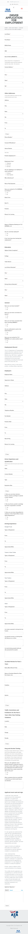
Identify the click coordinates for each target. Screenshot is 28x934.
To (5, 128)
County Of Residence (10, 142)
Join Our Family (13, 27)
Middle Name (8, 45)
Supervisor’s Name (9, 380)
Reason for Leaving (9, 214)
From (6, 122)
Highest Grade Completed (11, 250)
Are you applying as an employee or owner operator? (13, 170)
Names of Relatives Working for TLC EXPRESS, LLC (13, 225)
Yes (7, 192)
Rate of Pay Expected (10, 183)
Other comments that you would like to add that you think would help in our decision (13, 779)
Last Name (7, 34)
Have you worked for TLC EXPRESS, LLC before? (13, 190)
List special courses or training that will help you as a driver (13, 637)
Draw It (6, 890)
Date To (6, 203)
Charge (6, 732)
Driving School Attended (11, 284)
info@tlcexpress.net (14, 1)
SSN (6, 51)
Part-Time (8, 164)
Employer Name (8, 374)
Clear (22, 890)
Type (6, 479)
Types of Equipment (10, 529)
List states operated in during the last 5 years (14, 630)
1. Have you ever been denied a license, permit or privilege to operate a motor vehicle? (14, 496)
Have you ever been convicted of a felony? (13, 313)
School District (8, 148)
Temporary (8, 163)
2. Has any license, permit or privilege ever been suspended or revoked (14, 504)
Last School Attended (10, 267)
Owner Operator (9, 174)
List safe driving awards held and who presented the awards (13, 649)
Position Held (8, 421)
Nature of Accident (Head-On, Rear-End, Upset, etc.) (13, 674)
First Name (8, 39)
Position (7, 208)
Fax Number (8, 416)
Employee (8, 173)
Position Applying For (10, 155)
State (6, 80)
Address (7, 100)
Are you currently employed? (12, 231)
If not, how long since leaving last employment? (13, 239)
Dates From (7, 197)
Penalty (6, 738)
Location (7, 721)
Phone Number (9, 137)
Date (6, 726)
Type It (11, 890)
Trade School (8, 261)
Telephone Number (9, 410)
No (7, 194)
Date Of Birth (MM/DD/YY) (11, 56)
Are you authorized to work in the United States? (13, 329)
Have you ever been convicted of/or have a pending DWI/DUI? (13, 321)
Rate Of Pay (7, 438)
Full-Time (8, 166)
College (6, 256)
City (6, 74)
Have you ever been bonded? (12, 305)
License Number (9, 474)
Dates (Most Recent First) (11, 667)
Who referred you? (9, 177)
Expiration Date (8, 485)
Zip (6, 86)
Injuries (6, 695)
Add (8, 134)
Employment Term (9, 161)
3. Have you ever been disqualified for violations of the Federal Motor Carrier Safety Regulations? (14, 514)
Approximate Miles (9, 546)
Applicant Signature (10, 886)
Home (6, 27)
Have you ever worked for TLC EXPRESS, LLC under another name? (14, 338)
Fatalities (7, 685)
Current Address (9, 67)
